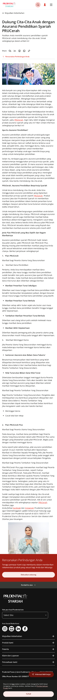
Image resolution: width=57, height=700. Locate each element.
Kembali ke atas (27, 585)
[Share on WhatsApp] (24, 51)
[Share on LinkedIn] (14, 51)
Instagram (29, 508)
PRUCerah (18, 120)
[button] (45, 4)
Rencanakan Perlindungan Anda (17, 57)
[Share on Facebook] (19, 51)
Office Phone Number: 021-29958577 (15, 676)
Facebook (17, 508)
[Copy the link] (29, 51)
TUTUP (28, 694)
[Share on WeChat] (10, 51)
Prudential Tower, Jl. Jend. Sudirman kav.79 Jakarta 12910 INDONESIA (27, 672)
